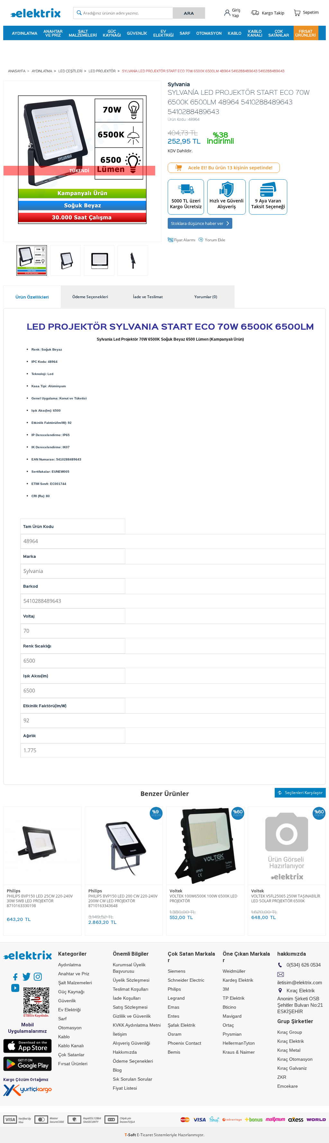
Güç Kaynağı (112, 33)
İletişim (120, 1034)
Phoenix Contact (184, 1043)
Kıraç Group (289, 1032)
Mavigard (232, 1016)
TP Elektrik (234, 998)
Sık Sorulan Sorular (132, 1079)
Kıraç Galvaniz (292, 1068)
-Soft (131, 1135)
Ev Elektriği (163, 33)
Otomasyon (209, 33)
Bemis (174, 1052)
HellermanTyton (239, 1043)
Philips (13, 891)
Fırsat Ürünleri (305, 33)
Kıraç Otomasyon (295, 1059)
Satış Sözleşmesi (130, 1007)
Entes (173, 1016)
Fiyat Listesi (125, 1088)
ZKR (281, 1077)
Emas (173, 1007)
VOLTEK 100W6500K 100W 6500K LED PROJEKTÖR (203, 898)
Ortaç (228, 1025)
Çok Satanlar (278, 33)
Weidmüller (234, 971)
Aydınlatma (24, 33)
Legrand (176, 998)
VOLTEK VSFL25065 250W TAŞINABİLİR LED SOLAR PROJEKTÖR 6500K (285, 898)
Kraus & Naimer (239, 1052)
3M (226, 989)
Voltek (176, 891)
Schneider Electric (186, 980)
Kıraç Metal (288, 1050)
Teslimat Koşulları (130, 989)
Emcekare (287, 1086)
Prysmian (232, 1034)
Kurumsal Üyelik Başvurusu (129, 968)
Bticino (229, 1007)
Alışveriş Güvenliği (131, 1043)
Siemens (176, 971)
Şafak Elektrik (181, 1025)
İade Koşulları (127, 998)
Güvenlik (137, 33)
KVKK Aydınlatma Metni (137, 1025)
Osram (175, 1034)
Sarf (185, 33)
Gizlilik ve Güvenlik (132, 1016)
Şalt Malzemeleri (83, 33)
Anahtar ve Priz (53, 33)
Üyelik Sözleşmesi (131, 980)
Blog (117, 1070)
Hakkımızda (125, 1052)
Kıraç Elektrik (290, 1041)
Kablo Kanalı (254, 33)
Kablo (234, 33)
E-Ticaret (145, 1135)
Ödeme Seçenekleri (133, 1061)
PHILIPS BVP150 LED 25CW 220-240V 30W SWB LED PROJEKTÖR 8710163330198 (40, 901)
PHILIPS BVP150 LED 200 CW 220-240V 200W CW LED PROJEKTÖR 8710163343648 (122, 901)
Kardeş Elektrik (238, 980)
